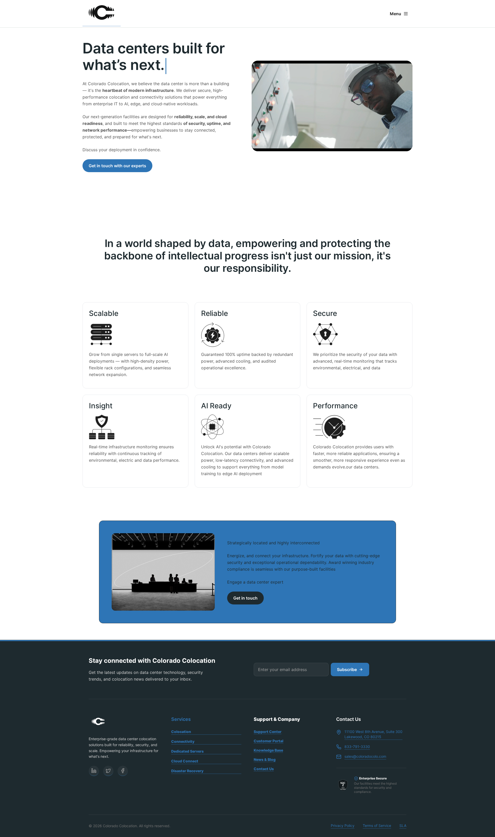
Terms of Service (377, 825)
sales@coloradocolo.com (365, 756)
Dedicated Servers (187, 751)
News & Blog (265, 759)
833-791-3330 (357, 746)
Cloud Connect (184, 761)
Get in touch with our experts (117, 165)
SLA (402, 825)
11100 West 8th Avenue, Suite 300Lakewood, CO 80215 (373, 734)
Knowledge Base (268, 750)
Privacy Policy (342, 825)
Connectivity (182, 741)
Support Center (268, 731)
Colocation (181, 731)
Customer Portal (268, 741)
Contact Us (264, 769)
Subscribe (347, 669)
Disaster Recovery (187, 771)
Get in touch (245, 598)
